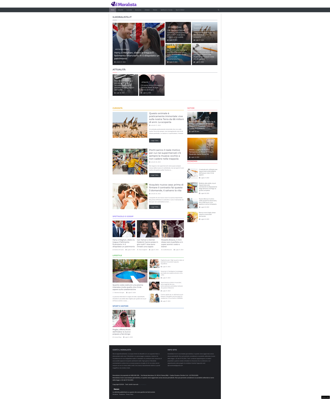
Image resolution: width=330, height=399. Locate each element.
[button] (218, 10)
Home (112, 10)
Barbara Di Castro (119, 249)
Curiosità (129, 10)
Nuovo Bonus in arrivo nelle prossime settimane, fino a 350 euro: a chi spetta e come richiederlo (208, 201)
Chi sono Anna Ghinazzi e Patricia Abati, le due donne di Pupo (152, 87)
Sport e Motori (180, 10)
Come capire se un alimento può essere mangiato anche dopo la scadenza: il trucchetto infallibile (172, 296)
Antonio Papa (117, 337)
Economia (138, 10)
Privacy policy (129, 394)
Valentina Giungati (119, 292)
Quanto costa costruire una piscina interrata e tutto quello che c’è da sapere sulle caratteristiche (177, 54)
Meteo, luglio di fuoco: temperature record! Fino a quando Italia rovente (201, 152)
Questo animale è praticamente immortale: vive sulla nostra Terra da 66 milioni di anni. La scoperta (204, 32)
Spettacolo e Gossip (166, 10)
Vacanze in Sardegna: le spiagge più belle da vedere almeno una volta (172, 273)
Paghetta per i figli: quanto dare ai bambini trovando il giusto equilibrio (172, 262)
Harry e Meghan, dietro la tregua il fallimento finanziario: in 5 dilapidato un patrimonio (137, 55)
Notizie (155, 10)
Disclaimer (115, 394)
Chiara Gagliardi (143, 249)
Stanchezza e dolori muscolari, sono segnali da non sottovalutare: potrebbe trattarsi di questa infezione (172, 285)
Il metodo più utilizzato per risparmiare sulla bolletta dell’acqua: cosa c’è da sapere (208, 172)
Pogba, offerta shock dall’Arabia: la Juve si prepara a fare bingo (122, 332)
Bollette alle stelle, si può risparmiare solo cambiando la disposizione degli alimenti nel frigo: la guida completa (208, 186)
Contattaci (142, 384)
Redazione (122, 394)
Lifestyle (147, 10)
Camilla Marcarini (167, 249)
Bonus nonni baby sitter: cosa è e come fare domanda (207, 214)
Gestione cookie (325, 397)
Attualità (120, 10)
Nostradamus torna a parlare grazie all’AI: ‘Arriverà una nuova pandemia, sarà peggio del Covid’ (124, 85)
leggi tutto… (155, 140)
